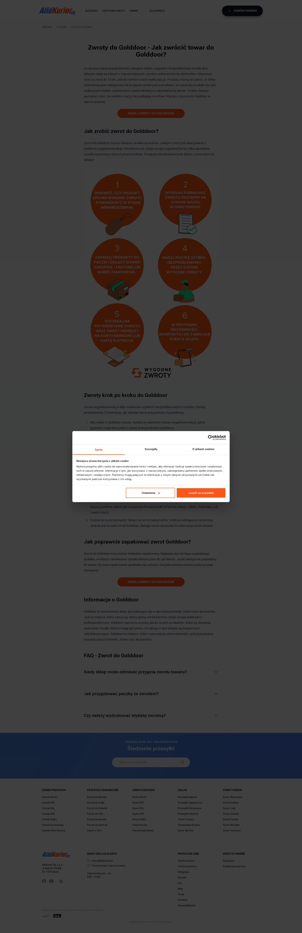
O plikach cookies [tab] (203, 448)
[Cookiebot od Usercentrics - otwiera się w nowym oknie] (210, 437)
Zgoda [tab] (99, 449)
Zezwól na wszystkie (201, 492)
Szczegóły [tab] (151, 448)
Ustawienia (148, 492)
